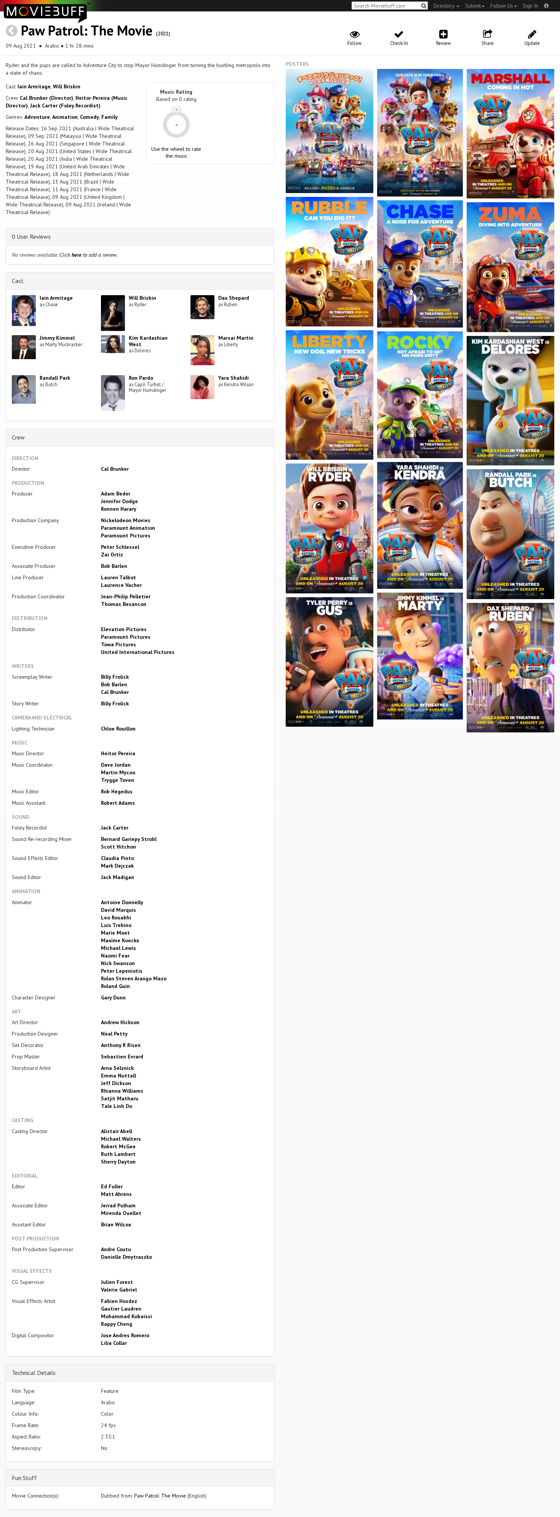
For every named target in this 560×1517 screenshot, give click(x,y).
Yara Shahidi (233, 377)
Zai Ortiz (112, 554)
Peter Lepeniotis (121, 970)
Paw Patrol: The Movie (86, 30)
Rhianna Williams (122, 1090)
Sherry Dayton (118, 1161)
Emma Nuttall (118, 1075)
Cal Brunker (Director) (46, 97)
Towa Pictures (118, 644)
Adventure (37, 116)
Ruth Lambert (118, 1154)
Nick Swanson (118, 963)
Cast (18, 281)
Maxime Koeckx (120, 940)
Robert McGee (118, 1146)
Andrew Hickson (120, 1022)
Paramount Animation (128, 527)
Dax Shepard (233, 297)
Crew (18, 437)
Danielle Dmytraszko (126, 1256)
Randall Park (55, 377)
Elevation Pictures (124, 629)
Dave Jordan (116, 764)
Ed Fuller (112, 1186)
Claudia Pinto (117, 858)
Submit (473, 5)
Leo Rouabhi (116, 917)
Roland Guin (115, 986)
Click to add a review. (88, 254)
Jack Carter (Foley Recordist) (65, 105)
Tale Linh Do (116, 1106)
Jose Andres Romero (125, 1335)
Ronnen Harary (118, 508)
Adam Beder (115, 493)
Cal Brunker (115, 468)
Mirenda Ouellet (121, 1213)
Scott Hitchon (118, 846)
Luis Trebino (116, 925)
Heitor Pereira (118, 753)
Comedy (89, 116)
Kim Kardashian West (148, 341)
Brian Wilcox (116, 1224)
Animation (65, 116)
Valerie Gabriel (119, 1289)
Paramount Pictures (125, 535)
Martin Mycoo (118, 772)
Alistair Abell (116, 1131)
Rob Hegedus (117, 791)
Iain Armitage (34, 86)
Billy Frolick (115, 676)
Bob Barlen (114, 566)
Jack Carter (114, 827)
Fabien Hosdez (119, 1301)
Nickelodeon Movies (125, 520)
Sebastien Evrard (122, 1056)
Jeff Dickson (116, 1083)
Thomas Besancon (123, 604)
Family (109, 116)
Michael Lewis (118, 948)
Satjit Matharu (119, 1098)
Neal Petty (114, 1033)
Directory (445, 5)
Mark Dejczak (117, 865)
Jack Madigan (117, 877)
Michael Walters (121, 1138)
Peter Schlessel (120, 546)
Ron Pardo (141, 377)
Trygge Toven (117, 780)
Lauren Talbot (118, 577)
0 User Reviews (31, 236)
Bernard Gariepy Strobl (129, 839)
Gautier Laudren (121, 1308)
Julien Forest (117, 1282)
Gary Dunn (113, 997)
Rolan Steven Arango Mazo (133, 978)
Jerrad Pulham (118, 1205)
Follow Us (501, 5)
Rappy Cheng (116, 1323)
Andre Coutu (116, 1249)
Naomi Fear (115, 955)
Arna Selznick (117, 1068)
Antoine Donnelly (122, 902)
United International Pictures (137, 652)
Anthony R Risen (121, 1045)
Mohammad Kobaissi (126, 1316)
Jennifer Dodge (119, 501)
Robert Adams (118, 802)
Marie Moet (115, 932)
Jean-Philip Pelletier (125, 596)
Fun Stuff (24, 1478)
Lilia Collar (114, 1343)
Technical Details (34, 1372)
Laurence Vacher (121, 585)
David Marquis (118, 909)
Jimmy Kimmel (57, 337)
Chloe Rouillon (118, 728)
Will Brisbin (66, 86)
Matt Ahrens (116, 1194)
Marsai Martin (235, 337)
